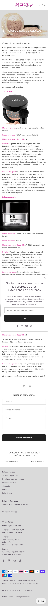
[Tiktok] (31, 326)
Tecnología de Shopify (22, 597)
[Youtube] (26, 326)
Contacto (6, 486)
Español (27, 590)
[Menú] (3, 5)
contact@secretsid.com (11, 525)
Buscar (5, 489)
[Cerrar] (44, 277)
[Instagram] (22, 326)
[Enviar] (44, 512)
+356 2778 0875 (15, 532)
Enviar (24, 318)
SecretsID (11, 597)
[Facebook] (17, 326)
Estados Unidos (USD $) (10, 590)
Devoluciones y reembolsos (13, 479)
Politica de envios (9, 482)
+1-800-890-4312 (17, 530)
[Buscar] (39, 5)
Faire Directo (7, 493)
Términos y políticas (10, 475)
